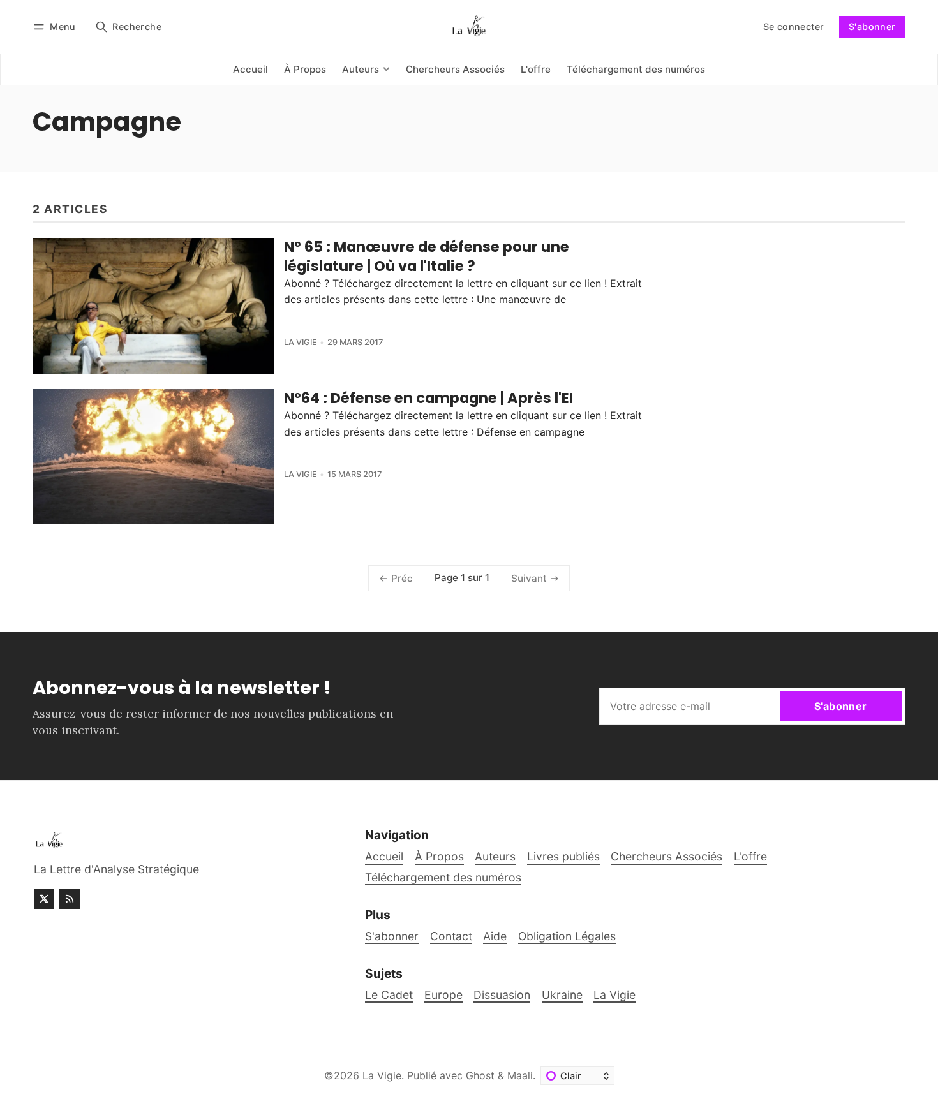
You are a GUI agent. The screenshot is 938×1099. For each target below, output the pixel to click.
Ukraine (562, 994)
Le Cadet (389, 994)
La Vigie (300, 342)
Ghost (480, 1075)
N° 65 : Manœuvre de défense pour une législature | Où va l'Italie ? (426, 256)
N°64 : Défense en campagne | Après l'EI (428, 398)
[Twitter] (44, 899)
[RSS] (69, 899)
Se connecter (793, 26)
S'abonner (872, 26)
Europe (443, 994)
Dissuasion (501, 994)
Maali (520, 1075)
